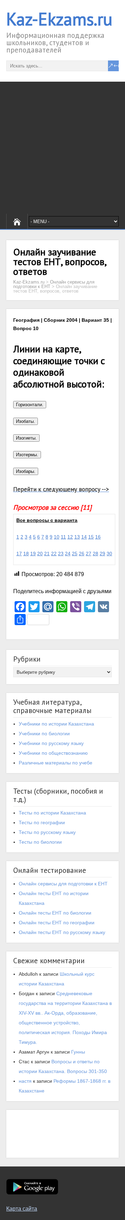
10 (56, 537)
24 (67, 553)
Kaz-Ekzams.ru (59, 19)
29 (102, 553)
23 (61, 553)
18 (26, 553)
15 (91, 537)
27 (88, 553)
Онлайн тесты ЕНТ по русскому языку (62, 932)
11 (63, 537)
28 (95, 553)
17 (19, 553)
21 (47, 553)
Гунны (78, 1052)
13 (77, 537)
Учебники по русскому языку (51, 743)
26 (81, 553)
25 (74, 553)
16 (98, 537)
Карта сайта (21, 1209)
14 (84, 537)
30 (109, 553)
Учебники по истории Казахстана (56, 724)
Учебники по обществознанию (53, 753)
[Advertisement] (62, 147)
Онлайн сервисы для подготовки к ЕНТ (63, 883)
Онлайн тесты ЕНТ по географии (56, 922)
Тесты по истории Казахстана (52, 813)
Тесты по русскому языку (47, 832)
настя (25, 1081)
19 (33, 553)
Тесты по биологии (40, 842)
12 (70, 537)
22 (54, 553)
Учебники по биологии (44, 733)
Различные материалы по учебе (55, 762)
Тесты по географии (42, 822)
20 (40, 553)
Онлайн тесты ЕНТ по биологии (55, 913)
